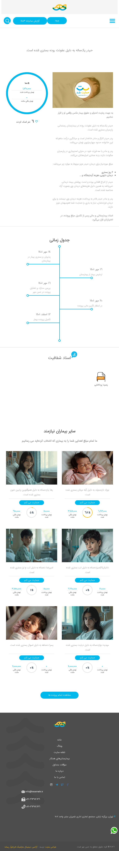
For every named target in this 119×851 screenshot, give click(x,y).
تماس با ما (59, 777)
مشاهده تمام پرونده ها (59, 695)
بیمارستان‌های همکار (60, 758)
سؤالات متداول (59, 765)
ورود (57, 20)
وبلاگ (59, 746)
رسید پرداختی (101, 384)
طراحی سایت (50, 847)
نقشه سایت (59, 752)
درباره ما (59, 771)
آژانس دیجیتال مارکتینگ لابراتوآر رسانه (20, 847)
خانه (59, 740)
